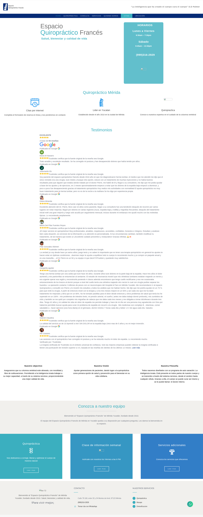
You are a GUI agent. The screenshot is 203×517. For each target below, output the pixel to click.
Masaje (139, 502)
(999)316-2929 (83, 502)
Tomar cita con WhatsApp (87, 506)
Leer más (136, 348)
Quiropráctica (142, 498)
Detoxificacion (142, 506)
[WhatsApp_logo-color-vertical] (143, 69)
